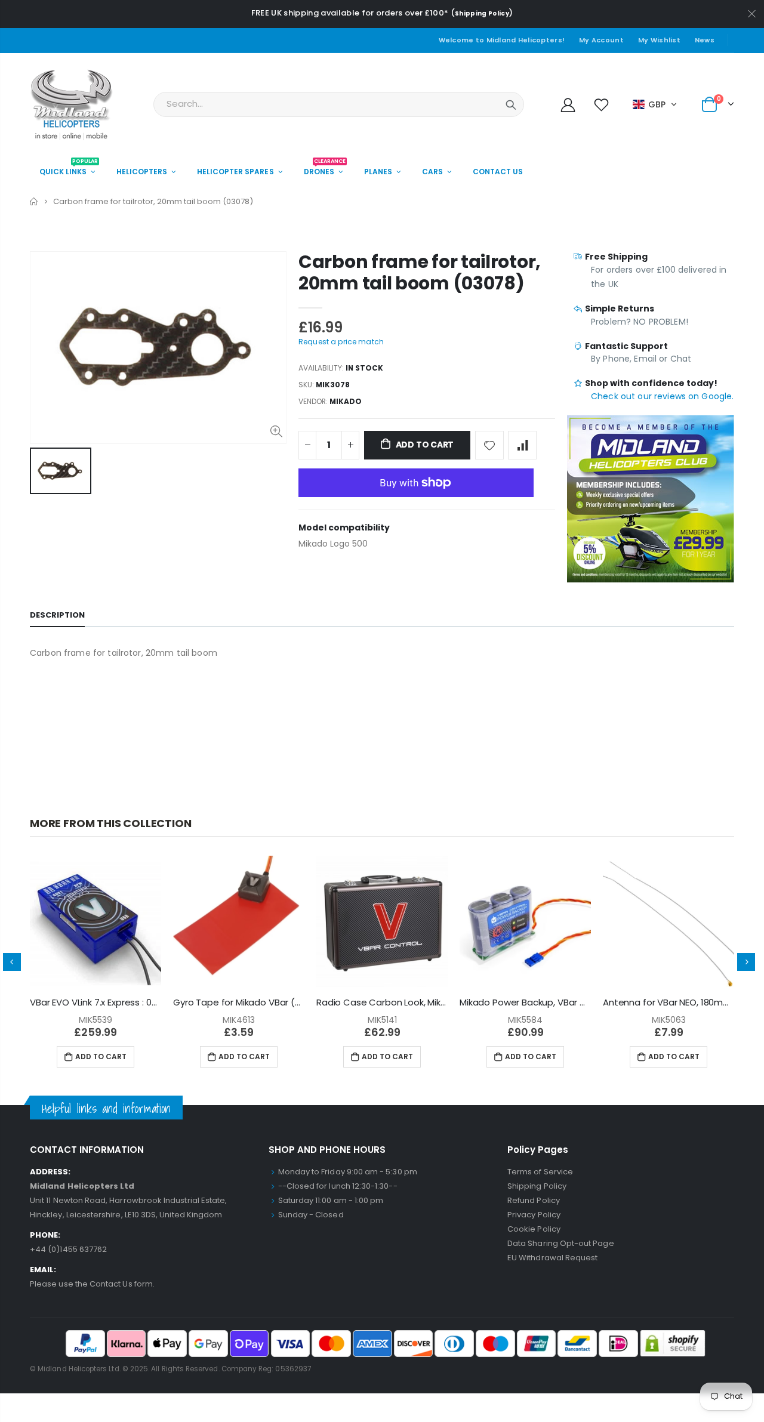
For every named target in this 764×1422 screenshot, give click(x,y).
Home (34, 201)
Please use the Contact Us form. (92, 1284)
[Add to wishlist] (489, 445)
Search (510, 104)
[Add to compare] (522, 445)
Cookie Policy (533, 1229)
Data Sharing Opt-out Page (560, 1243)
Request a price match (341, 342)
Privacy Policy (533, 1214)
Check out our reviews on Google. (662, 396)
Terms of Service (540, 1171)
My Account (601, 40)
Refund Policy (533, 1200)
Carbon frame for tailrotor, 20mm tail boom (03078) (419, 272)
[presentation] (12, 962)
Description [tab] (57, 615)
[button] (655, 104)
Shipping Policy (482, 13)
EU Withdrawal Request (552, 1257)
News (704, 40)
